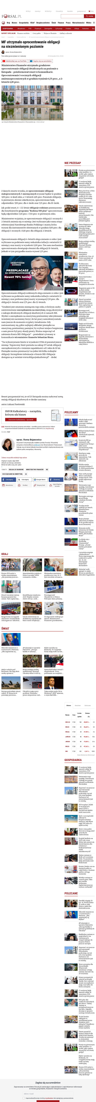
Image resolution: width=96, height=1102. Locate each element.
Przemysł (38, 28)
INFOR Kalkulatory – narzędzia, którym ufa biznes (23, 413)
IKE (47, 469)
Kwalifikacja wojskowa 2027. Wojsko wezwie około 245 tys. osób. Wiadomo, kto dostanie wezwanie (31, 597)
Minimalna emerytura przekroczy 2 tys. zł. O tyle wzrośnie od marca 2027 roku (53, 575)
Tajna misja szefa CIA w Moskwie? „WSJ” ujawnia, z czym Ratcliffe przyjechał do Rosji (53, 693)
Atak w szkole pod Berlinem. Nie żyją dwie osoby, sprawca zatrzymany (10, 671)
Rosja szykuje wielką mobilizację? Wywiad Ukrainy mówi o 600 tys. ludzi (32, 671)
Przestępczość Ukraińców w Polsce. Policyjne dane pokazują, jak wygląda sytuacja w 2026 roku (53, 597)
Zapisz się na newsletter (42, 61)
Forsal (3, 37)
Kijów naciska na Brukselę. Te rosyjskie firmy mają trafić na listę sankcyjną (53, 649)
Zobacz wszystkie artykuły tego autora (14, 457)
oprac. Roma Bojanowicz (14, 52)
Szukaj (90, 16)
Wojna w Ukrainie (50, 33)
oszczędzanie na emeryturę (12, 474)
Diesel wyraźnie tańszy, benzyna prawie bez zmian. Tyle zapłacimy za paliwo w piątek (10, 597)
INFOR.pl (28, 11)
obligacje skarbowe (16, 469)
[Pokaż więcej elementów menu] (94, 23)
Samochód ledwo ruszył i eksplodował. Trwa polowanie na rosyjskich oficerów (53, 671)
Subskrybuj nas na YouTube (16, 61)
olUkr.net (37, 445)
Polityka (68, 28)
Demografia (48, 28)
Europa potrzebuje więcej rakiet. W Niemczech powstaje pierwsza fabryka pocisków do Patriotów (10, 693)
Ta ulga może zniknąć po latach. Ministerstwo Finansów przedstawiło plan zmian (53, 618)
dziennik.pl (37, 11)
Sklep (92, 11)
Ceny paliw (37, 33)
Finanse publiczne (21, 37)
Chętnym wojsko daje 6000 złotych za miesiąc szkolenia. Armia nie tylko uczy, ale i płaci (11, 464)
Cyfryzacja (58, 28)
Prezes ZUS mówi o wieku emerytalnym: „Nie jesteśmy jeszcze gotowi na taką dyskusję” (10, 575)
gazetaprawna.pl (81, 11)
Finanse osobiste (23, 33)
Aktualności (21, 28)
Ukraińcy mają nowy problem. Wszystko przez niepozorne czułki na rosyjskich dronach (32, 693)
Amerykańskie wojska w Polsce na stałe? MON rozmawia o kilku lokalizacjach (32, 575)
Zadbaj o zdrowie (66, 33)
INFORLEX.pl (48, 11)
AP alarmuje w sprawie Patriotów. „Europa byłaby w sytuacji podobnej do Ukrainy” (31, 649)
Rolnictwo (85, 28)
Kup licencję (50, 428)
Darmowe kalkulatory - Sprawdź (21, 420)
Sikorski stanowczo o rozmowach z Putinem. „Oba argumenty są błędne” (10, 649)
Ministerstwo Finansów (34, 469)
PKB (29, 28)
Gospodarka (8, 28)
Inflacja (76, 28)
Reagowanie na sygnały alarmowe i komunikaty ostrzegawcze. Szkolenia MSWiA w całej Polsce (10, 618)
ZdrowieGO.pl (59, 11)
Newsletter (70, 11)
